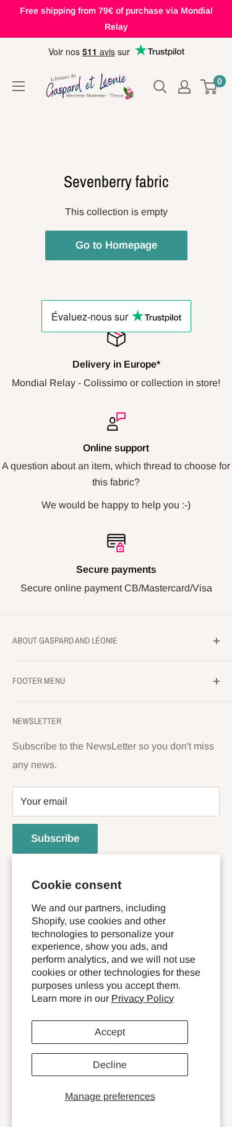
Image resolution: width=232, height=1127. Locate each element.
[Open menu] (18, 86)
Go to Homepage (116, 245)
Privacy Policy (142, 998)
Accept (110, 1032)
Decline (110, 1064)
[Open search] (160, 87)
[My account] (184, 87)
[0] (209, 86)
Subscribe (55, 838)
